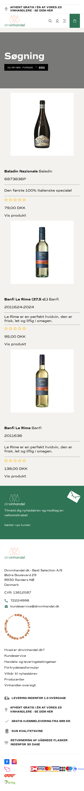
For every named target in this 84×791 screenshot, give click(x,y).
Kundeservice (15, 656)
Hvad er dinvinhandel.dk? (24, 650)
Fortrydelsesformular (21, 667)
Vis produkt (15, 215)
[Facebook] (6, 761)
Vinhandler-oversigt (20, 685)
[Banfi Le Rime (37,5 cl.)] (42, 258)
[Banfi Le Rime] (42, 387)
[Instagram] (14, 761)
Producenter (14, 679)
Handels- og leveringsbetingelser (30, 662)
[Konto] (57, 21)
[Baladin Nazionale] (42, 130)
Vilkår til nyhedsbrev (20, 673)
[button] (75, 21)
